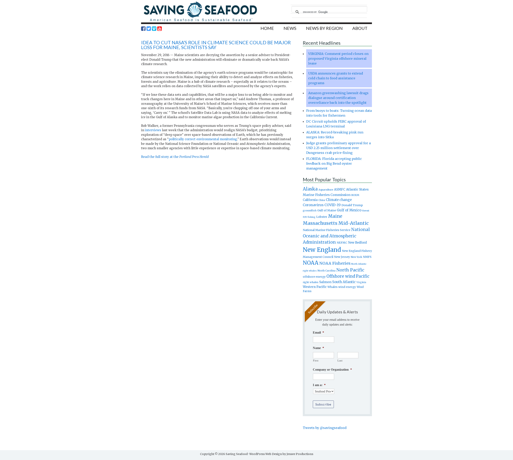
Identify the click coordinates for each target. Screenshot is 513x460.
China (321, 200)
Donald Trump (352, 205)
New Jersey (342, 257)
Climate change (339, 200)
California (310, 200)
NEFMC (342, 242)
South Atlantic (344, 282)
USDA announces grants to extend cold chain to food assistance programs (335, 78)
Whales (332, 287)
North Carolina (326, 270)
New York (356, 256)
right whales (310, 282)
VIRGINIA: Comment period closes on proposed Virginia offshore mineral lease (338, 58)
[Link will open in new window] (143, 28)
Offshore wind (340, 276)
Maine (335, 216)
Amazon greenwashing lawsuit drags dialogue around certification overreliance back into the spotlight (338, 98)
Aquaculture (325, 189)
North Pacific (350, 270)
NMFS (367, 257)
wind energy (347, 287)
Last (340, 360)
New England (322, 249)
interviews (153, 130)
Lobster (321, 217)
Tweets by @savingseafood (324, 428)
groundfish (309, 210)
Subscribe (323, 404)
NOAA (310, 263)
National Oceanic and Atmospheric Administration (336, 236)
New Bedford (357, 242)
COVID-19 (332, 205)
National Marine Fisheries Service (326, 230)
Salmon (325, 282)
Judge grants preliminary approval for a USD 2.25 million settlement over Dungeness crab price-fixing (338, 148)
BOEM (355, 195)
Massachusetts (320, 223)
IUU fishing (309, 217)
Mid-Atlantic (353, 223)
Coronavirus (313, 205)
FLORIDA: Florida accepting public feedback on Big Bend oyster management (334, 163)
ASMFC (339, 189)
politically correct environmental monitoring (203, 139)
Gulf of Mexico (349, 210)
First (315, 360)
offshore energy (314, 276)
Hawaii (365, 210)
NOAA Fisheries (334, 263)
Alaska (310, 189)
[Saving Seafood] (200, 21)
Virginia (361, 282)
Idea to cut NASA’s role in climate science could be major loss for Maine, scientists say (216, 44)
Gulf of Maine (326, 210)
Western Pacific (315, 287)
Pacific (362, 276)
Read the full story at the (175, 157)
